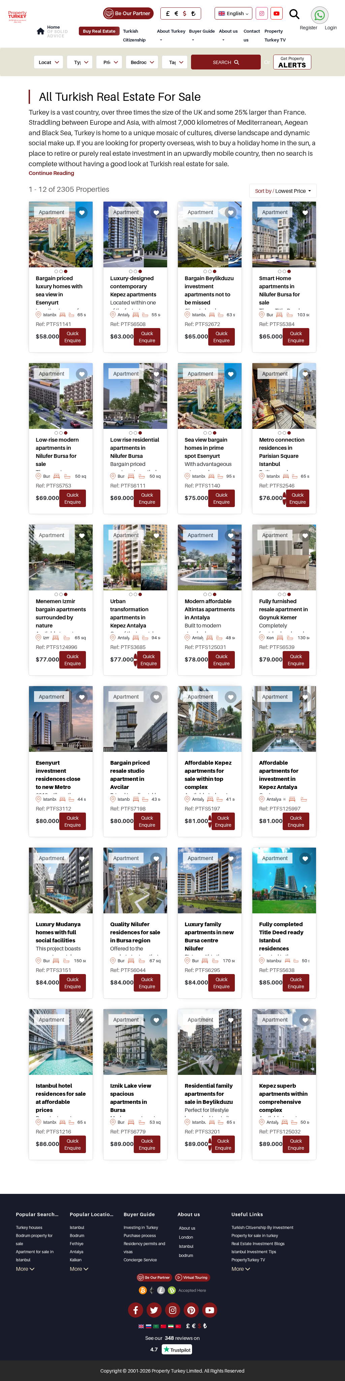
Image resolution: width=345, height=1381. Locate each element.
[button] (48, 62)
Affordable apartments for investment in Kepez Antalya (279, 774)
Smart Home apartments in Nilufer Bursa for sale (279, 290)
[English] (142, 1325)
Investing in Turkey (141, 1227)
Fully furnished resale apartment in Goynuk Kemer (283, 609)
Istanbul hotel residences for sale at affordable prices (61, 1097)
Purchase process (140, 1235)
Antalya (76, 1251)
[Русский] (149, 1325)
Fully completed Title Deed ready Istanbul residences (281, 936)
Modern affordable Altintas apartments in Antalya (210, 609)
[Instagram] (262, 13)
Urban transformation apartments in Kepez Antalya (129, 613)
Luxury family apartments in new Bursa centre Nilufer (209, 936)
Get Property (292, 62)
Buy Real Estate (99, 31)
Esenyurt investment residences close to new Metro (58, 774)
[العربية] (156, 1325)
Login (331, 27)
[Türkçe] (179, 1325)
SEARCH (223, 62)
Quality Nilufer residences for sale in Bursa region (135, 932)
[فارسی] (171, 1325)
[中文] (164, 1325)
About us (228, 31)
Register (308, 27)
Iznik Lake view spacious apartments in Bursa (130, 1097)
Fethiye (77, 1243)
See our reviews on (172, 1338)
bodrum (186, 1255)
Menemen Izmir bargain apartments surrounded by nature (61, 613)
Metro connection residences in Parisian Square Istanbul (282, 451)
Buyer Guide (202, 31)
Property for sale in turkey (254, 1235)
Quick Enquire (72, 336)
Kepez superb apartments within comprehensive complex (283, 1097)
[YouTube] (277, 13)
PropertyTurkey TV (248, 1259)
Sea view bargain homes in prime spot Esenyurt (206, 447)
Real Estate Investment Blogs (258, 1243)
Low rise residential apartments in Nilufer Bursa (134, 447)
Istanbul (77, 1227)
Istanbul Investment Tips (253, 1251)
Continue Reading (51, 173)
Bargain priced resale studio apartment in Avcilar (130, 774)
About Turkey (171, 31)
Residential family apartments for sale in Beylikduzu (209, 1093)
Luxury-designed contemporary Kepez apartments (133, 286)
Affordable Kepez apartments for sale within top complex (208, 774)
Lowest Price (281, 190)
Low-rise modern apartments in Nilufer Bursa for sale (57, 451)
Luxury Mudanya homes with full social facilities (58, 932)
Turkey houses (29, 1227)
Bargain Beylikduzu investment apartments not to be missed (209, 290)
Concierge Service (140, 1259)
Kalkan (76, 1259)
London (186, 1237)
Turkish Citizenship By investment (262, 1227)
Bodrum (77, 1235)
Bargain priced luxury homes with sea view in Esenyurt (59, 290)
